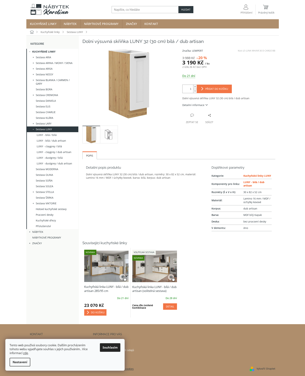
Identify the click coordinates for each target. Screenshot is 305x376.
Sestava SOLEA (44, 186)
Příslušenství (43, 226)
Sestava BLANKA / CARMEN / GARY (53, 81)
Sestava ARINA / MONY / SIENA (54, 63)
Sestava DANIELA (46, 100)
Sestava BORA (44, 89)
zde (25, 353)
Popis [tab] (89, 155)
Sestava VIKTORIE (46, 203)
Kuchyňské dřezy (46, 220)
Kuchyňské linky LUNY (257, 175)
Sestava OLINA (44, 175)
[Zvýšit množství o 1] (195, 87)
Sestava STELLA (45, 192)
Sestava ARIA (43, 57)
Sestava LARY (43, 123)
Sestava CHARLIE (46, 112)
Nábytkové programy (46, 237)
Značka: (192, 50)
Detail (170, 306)
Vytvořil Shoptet (266, 368)
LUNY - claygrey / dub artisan (54, 152)
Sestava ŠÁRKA (44, 197)
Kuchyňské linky (44, 51)
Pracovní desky (44, 214)
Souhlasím (110, 347)
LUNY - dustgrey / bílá (50, 157)
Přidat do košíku (216, 88)
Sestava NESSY (44, 74)
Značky (37, 243)
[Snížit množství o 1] (195, 91)
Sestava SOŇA (44, 180)
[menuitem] (43, 23)
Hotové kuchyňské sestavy (51, 209)
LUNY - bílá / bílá (47, 135)
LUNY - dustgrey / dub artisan (54, 163)
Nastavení (20, 362)
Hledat (186, 9)
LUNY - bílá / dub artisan (51, 140)
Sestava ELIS (43, 106)
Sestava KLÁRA (44, 118)
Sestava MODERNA (47, 169)
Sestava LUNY (44, 129)
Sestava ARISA (44, 68)
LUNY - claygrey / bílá (49, 146)
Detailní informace (193, 105)
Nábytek (37, 232)
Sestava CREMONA (47, 95)
